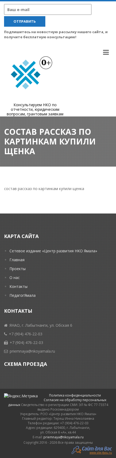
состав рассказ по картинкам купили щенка (44, 188)
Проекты (17, 268)
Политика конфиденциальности (75, 395)
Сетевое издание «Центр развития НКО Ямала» (53, 250)
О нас (14, 277)
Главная (17, 259)
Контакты (18, 286)
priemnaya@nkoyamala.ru (63, 437)
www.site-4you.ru (101, 452)
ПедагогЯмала (22, 295)
